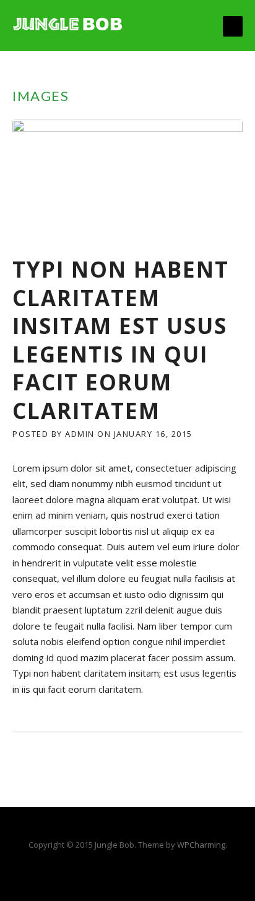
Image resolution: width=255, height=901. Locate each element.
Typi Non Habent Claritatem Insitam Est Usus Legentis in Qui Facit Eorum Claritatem (120, 340)
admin (80, 433)
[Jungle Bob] (68, 23)
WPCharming (201, 844)
